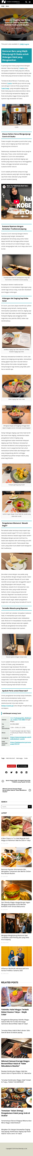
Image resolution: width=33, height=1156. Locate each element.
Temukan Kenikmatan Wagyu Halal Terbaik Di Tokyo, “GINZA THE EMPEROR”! (16, 1081)
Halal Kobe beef (10, 758)
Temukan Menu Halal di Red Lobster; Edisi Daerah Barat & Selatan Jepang (15, 1031)
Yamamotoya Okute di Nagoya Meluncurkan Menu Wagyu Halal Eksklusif (16, 1122)
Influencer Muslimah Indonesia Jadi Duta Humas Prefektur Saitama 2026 (15, 969)
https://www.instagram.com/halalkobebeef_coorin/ (20, 738)
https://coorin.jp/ (8, 706)
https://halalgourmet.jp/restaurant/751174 (20, 743)
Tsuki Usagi (5, 88)
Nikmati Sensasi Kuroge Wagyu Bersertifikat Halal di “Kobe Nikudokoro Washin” (15, 790)
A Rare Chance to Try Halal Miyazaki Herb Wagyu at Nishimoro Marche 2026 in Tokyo (16, 839)
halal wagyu (19, 758)
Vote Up (12, 766)
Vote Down (23, 766)
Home (2, 6)
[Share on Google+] (16, 772)
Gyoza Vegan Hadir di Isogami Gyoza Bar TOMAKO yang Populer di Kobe (18, 781)
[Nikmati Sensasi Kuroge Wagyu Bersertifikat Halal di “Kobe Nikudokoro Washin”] (16, 1048)
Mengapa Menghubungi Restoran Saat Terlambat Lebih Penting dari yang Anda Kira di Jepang (15, 937)
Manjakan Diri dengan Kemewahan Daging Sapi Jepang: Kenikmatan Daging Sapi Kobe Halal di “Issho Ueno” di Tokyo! (16, 1131)
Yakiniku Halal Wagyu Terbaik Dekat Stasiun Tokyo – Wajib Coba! (15, 1012)
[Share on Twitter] (11, 772)
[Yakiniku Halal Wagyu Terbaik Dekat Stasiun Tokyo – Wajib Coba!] (16, 997)
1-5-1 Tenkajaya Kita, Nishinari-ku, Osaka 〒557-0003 (20, 719)
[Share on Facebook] (6, 772)
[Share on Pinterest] (21, 772)
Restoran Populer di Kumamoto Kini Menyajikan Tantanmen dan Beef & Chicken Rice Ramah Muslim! (16, 871)
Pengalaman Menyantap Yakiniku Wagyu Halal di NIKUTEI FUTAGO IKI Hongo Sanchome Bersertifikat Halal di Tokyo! (15, 1022)
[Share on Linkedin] (26, 772)
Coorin (21, 68)
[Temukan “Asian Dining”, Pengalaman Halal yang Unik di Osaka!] (16, 1098)
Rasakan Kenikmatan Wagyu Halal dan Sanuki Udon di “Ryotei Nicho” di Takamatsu (16, 1072)
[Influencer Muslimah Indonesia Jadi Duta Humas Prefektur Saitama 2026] (16, 956)
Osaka (26, 758)
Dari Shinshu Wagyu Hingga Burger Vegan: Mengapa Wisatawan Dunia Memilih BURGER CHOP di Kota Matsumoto (15, 904)
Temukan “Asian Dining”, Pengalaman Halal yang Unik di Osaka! (15, 1113)
